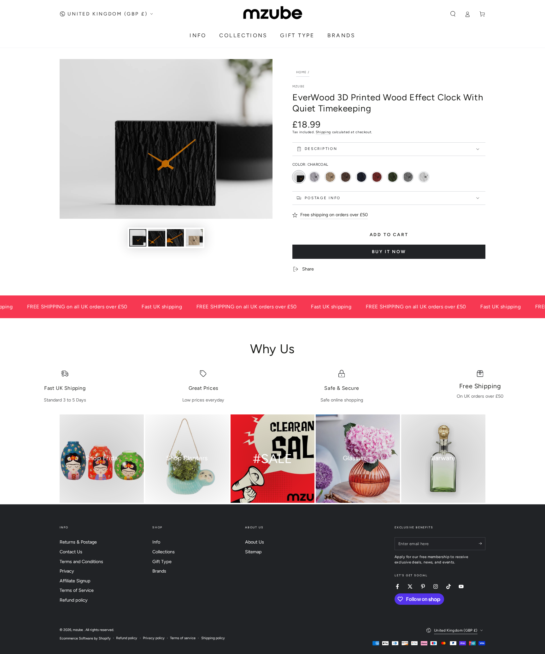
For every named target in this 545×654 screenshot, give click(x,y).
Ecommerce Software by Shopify (85, 638)
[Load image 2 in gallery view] (156, 238)
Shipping (323, 132)
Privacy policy (154, 638)
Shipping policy (213, 638)
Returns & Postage (78, 542)
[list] (272, 386)
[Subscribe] (482, 543)
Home (301, 72)
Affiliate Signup (75, 581)
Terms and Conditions (81, 561)
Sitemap (253, 552)
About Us (254, 542)
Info (156, 542)
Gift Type (162, 561)
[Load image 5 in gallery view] (194, 238)
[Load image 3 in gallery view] (175, 238)
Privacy (67, 571)
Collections (163, 552)
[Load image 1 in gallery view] (137, 238)
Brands (159, 571)
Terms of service (183, 638)
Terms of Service (77, 590)
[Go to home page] (273, 14)
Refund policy (74, 600)
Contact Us (71, 552)
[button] (452, 14)
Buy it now (389, 251)
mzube (298, 86)
